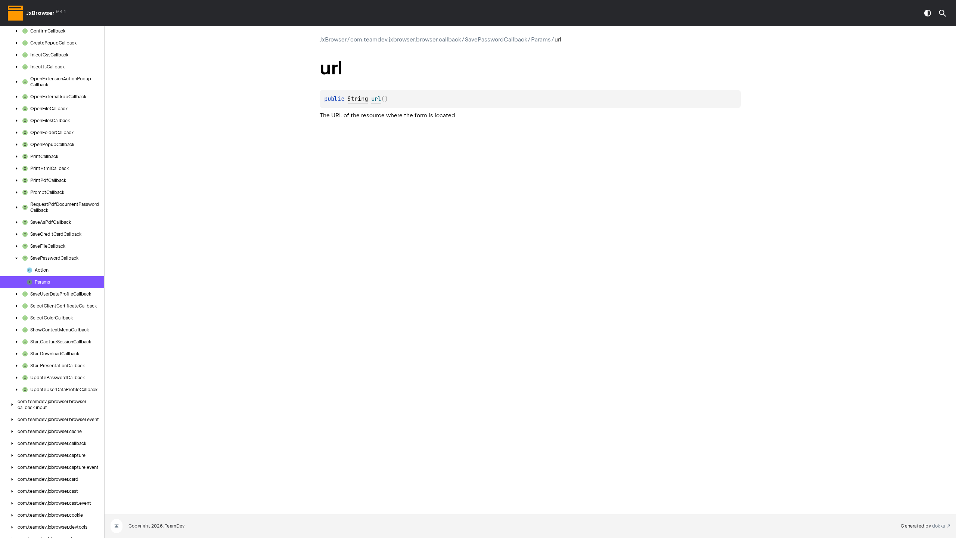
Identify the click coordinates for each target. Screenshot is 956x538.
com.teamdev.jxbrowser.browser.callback (405, 39)
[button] (942, 13)
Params (541, 39)
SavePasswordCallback (496, 39)
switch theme (927, 13)
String (358, 99)
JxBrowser (41, 13)
